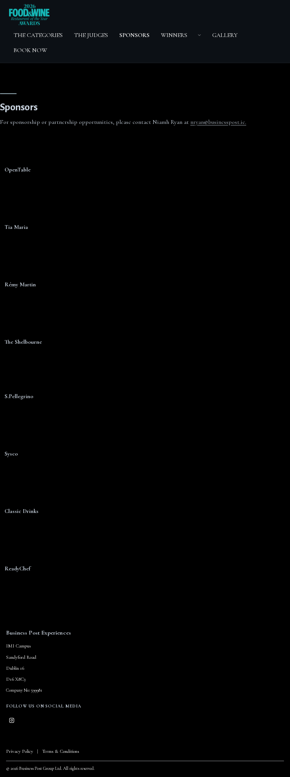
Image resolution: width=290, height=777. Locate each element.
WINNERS (174, 35)
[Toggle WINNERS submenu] (199, 35)
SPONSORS (134, 35)
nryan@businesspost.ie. (218, 122)
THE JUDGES (91, 35)
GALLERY (225, 35)
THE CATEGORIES (38, 35)
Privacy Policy (19, 751)
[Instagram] (11, 720)
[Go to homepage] (29, 14)
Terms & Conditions (60, 751)
